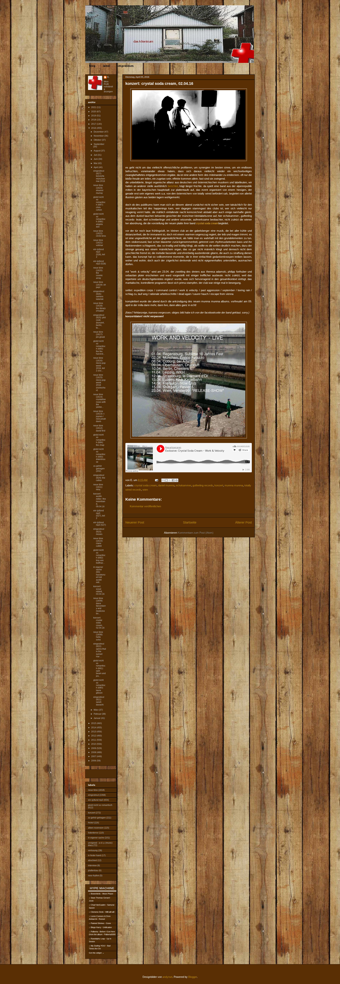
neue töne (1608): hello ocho (98, 636)
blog (92, 65)
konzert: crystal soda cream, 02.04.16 (98, 623)
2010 (94, 744)
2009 (94, 748)
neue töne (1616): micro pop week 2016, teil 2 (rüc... (99, 364)
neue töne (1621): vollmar (98, 243)
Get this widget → (96, 953)
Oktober (98, 140)
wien (145, 489)
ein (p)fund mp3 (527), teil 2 (99, 514)
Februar (98, 714)
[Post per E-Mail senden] (156, 480)
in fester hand (94, 855)
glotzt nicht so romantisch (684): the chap (99, 440)
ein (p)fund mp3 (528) (99, 262)
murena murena (234, 485)
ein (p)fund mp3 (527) (99, 523)
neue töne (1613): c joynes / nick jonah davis (99, 416)
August (97, 150)
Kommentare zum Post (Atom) (195, 532)
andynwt (167, 976)
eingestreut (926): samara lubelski (98, 295)
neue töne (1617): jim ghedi (99, 334)
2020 (94, 111)
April (96, 167)
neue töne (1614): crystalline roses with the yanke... (99, 400)
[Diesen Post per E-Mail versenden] (163, 480)
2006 (94, 760)
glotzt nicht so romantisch (100, 805)
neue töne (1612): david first (99, 428)
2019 (94, 115)
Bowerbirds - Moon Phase (102, 894)
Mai (96, 163)
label (106, 65)
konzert (218, 485)
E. (108, 77)
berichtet (173, 186)
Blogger (192, 976)
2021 (94, 107)
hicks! (91, 822)
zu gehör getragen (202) (99, 468)
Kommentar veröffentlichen (145, 506)
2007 (94, 756)
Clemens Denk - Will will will (102, 912)
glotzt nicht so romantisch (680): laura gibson (99, 686)
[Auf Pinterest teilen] (176, 480)
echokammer (183, 485)
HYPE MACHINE (102, 888)
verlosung (93, 850)
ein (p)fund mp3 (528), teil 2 (99, 253)
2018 (94, 119)
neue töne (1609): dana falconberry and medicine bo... (99, 606)
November (99, 136)
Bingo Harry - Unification (101, 927)
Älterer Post (243, 522)
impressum (126, 65)
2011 (94, 740)
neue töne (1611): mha (98, 487)
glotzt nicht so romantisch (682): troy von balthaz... (99, 556)
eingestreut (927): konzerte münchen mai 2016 (99, 176)
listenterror (93, 833)
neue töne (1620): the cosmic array (98, 273)
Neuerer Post (134, 522)
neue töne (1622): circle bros (99, 233)
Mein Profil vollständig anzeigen (108, 86)
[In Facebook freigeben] (173, 480)
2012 (94, 735)
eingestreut (93, 795)
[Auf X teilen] (170, 480)
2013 (94, 731)
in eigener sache (96, 837)
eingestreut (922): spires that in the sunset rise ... (99, 650)
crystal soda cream (145, 485)
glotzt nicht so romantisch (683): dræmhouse (99, 455)
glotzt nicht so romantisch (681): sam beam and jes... (99, 668)
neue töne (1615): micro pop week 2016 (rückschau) (99, 382)
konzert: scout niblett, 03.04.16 (98, 590)
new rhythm (93, 875)
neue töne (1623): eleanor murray (98, 189)
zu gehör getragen (97, 817)
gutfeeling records (202, 485)
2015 (94, 723)
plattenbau (93, 870)
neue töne (93, 790)
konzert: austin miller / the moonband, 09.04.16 (99, 500)
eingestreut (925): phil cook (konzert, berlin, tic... (99, 321)
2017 (94, 124)
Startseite (189, 522)
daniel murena (166, 485)
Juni (96, 159)
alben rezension (96, 828)
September (99, 144)
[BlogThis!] (166, 480)
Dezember (99, 132)
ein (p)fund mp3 (95, 800)
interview (92, 865)
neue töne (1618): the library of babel (99, 307)
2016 (94, 128)
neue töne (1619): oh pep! (99, 285)
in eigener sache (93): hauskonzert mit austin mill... (99, 575)
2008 (94, 752)
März (96, 710)
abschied (92, 860)
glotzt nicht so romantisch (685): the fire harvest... (99, 347)
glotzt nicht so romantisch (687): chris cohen (99, 203)
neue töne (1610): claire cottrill (98, 542)
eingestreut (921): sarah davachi (98, 701)
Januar (97, 718)
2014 (94, 727)
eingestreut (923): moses (98, 531)
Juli (96, 155)
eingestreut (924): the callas (99, 478)
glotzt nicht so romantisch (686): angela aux (99, 220)
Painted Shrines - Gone (101, 923)
